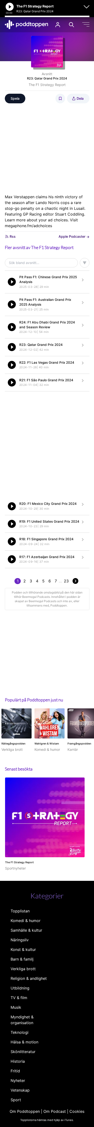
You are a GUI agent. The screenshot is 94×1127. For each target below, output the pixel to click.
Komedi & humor (25, 920)
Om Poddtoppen (25, 1111)
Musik (16, 1007)
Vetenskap (20, 1090)
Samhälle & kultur (26, 930)
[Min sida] (58, 25)
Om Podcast (54, 1111)
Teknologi (19, 1032)
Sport (16, 1099)
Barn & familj (22, 959)
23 (66, 581)
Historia (18, 1061)
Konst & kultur (23, 949)
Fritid (15, 1070)
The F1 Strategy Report (47, 85)
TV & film (19, 997)
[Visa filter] (84, 263)
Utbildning (20, 988)
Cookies (76, 1111)
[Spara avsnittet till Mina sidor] (60, 98)
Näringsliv (20, 939)
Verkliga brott (23, 968)
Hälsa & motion (24, 1042)
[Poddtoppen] (26, 24)
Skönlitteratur (23, 1051)
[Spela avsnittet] (12, 282)
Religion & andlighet (29, 978)
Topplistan (20, 911)
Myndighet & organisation (22, 1020)
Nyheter (18, 1080)
